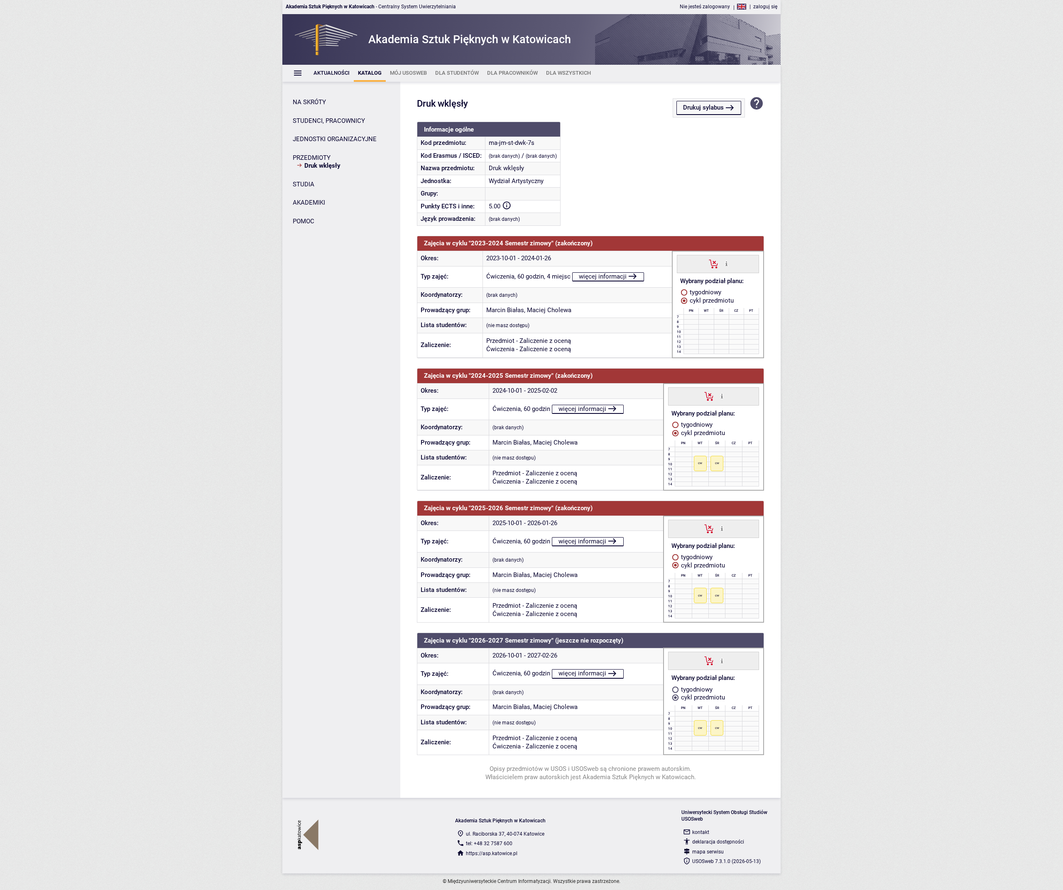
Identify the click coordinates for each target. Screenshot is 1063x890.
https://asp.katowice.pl (491, 853)
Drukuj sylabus (703, 107)
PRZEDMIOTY (312, 157)
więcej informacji (603, 276)
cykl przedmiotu (711, 300)
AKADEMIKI (309, 202)
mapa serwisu (708, 852)
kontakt (700, 832)
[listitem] (331, 73)
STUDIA (303, 184)
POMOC (303, 221)
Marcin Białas (505, 310)
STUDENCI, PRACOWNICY (329, 121)
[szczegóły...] (726, 263)
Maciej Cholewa (549, 310)
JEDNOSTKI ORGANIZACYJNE (335, 139)
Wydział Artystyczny (516, 181)
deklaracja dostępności (718, 842)
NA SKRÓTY (309, 102)
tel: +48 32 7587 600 (489, 843)
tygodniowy (704, 292)
